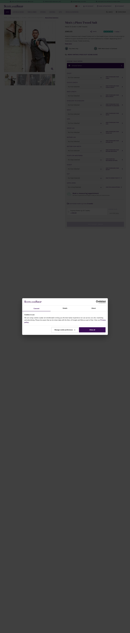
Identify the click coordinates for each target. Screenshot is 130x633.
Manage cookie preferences (64, 330)
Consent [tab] (36, 308)
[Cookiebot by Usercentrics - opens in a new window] (97, 301)
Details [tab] (65, 308)
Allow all (92, 330)
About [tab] (93, 308)
